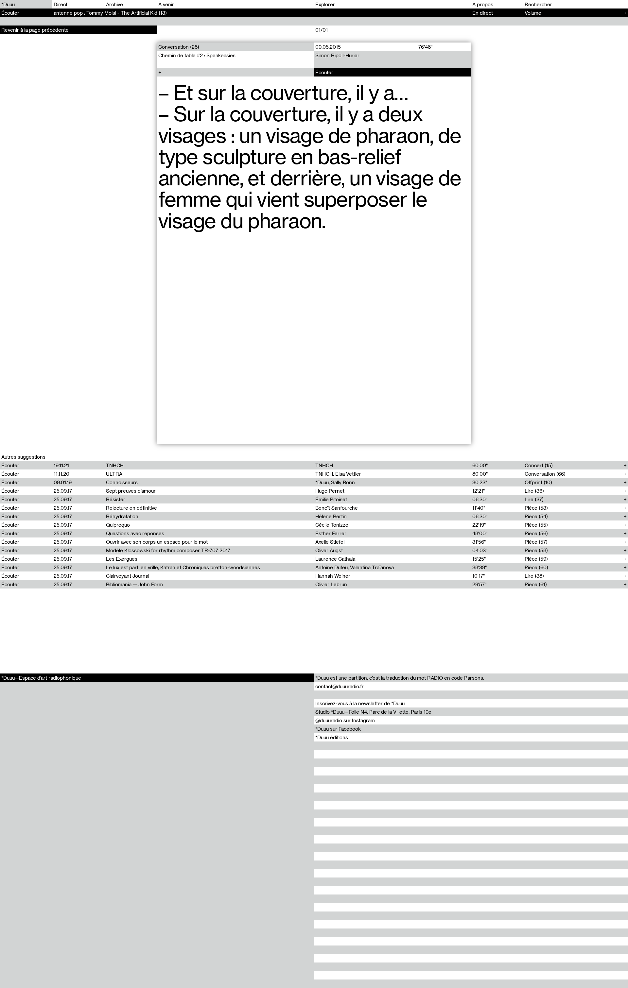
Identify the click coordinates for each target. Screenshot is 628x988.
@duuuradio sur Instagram (345, 720)
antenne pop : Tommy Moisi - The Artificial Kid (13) (110, 13)
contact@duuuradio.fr (339, 686)
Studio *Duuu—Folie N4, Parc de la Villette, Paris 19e (373, 712)
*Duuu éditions (331, 737)
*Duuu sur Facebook (338, 729)
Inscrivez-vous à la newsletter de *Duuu (360, 703)
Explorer (325, 4)
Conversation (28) (178, 47)
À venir (166, 4)
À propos (482, 4)
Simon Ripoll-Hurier (337, 55)
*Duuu (8, 4)
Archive (114, 4)
